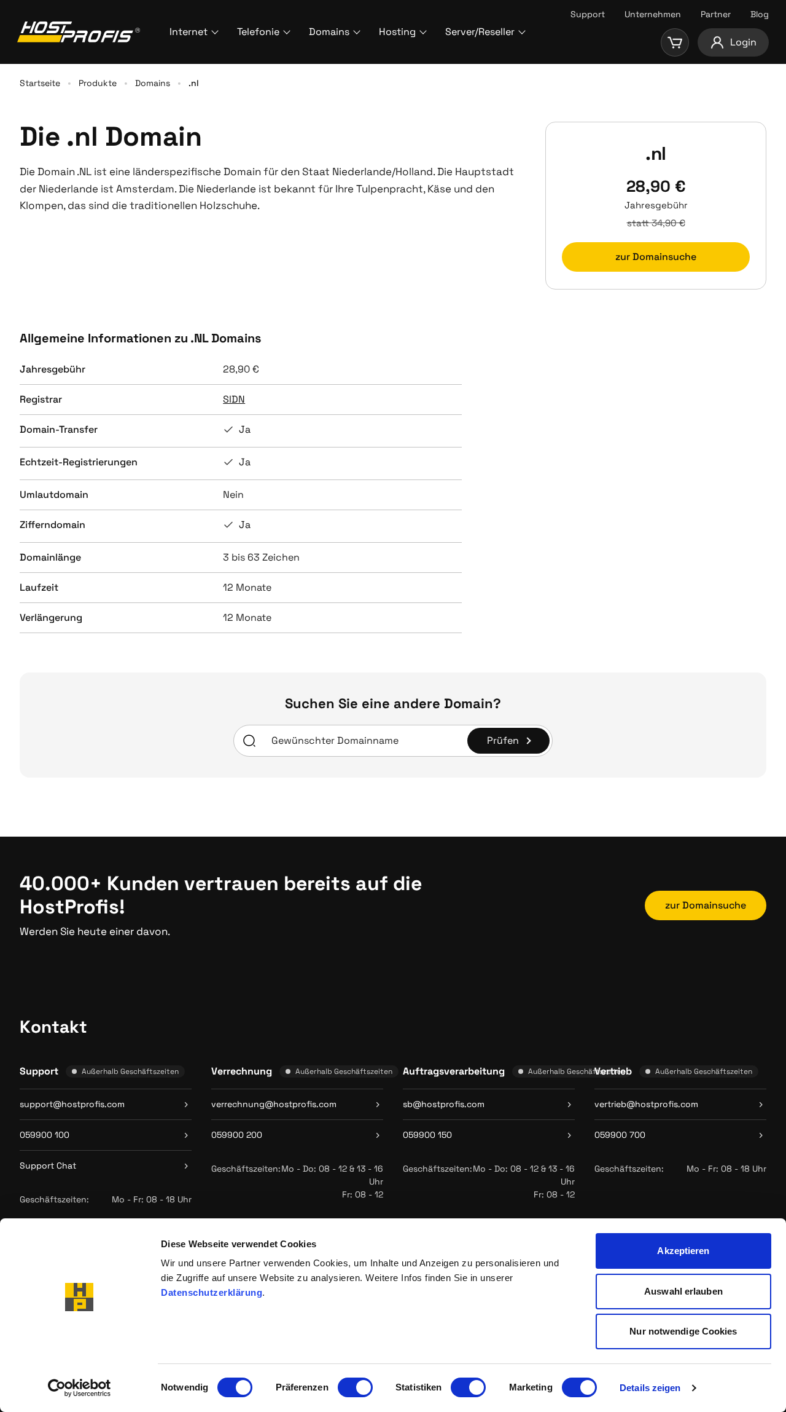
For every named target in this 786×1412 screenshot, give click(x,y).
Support (587, 14)
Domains (329, 31)
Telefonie (258, 31)
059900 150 (427, 1134)
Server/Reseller (480, 31)
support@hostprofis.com (72, 1104)
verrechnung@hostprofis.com (274, 1104)
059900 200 (236, 1134)
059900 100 (44, 1134)
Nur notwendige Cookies (683, 1331)
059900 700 (619, 1134)
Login (743, 42)
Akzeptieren (683, 1250)
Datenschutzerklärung (211, 1292)
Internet (188, 31)
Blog (759, 14)
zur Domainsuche (655, 256)
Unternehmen (653, 14)
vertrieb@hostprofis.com (646, 1104)
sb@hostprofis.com (443, 1104)
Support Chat (48, 1165)
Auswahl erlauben (683, 1291)
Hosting (397, 31)
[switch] (355, 1387)
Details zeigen (650, 1387)
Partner (716, 14)
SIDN (234, 399)
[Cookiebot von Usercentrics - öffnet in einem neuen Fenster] (79, 1388)
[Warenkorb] (675, 42)
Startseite (40, 83)
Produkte (98, 83)
